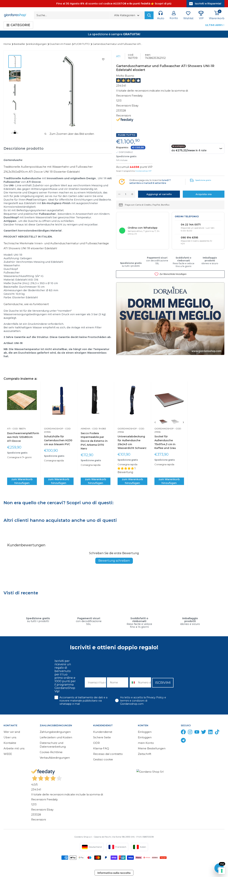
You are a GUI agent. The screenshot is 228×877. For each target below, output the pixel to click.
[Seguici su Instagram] (190, 732)
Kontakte (10, 743)
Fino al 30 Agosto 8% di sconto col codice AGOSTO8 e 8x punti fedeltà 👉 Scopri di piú (113, 3)
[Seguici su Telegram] (183, 741)
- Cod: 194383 (98, 428)
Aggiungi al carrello (159, 194)
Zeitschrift (144, 754)
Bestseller (20, 43)
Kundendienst (102, 732)
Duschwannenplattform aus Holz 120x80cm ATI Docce (22, 437)
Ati (118, 56)
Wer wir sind (12, 732)
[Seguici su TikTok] (217, 732)
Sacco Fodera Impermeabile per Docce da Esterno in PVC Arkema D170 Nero (94, 441)
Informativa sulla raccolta (114, 873)
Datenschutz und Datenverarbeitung (53, 744)
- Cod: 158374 (18, 428)
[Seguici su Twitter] (203, 732)
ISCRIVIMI (163, 683)
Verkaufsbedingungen (55, 757)
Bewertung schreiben (114, 560)
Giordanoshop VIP (143, 171)
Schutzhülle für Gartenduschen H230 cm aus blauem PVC (58, 440)
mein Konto (146, 743)
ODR (96, 743)
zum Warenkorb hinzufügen (22, 481)
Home (7, 43)
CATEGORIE (20, 25)
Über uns (10, 737)
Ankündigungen (37, 43)
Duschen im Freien (61, 43)
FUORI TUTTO (82, 43)
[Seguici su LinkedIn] (210, 732)
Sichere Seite (102, 737)
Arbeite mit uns (14, 748)
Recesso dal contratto (108, 754)
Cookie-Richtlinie (51, 752)
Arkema (85, 428)
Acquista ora (204, 194)
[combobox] (133, 682)
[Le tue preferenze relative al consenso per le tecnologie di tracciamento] (221, 870)
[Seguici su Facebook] (183, 732)
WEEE (8, 754)
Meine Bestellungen (151, 748)
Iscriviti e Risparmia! (208, 3)
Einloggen (145, 732)
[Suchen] (149, 15)
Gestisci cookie (103, 759)
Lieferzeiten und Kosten (56, 737)
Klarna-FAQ (101, 748)
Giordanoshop (53, 428)
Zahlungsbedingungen (55, 732)
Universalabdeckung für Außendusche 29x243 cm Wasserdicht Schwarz (132, 442)
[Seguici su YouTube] (196, 732)
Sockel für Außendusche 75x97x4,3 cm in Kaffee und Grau (165, 442)
